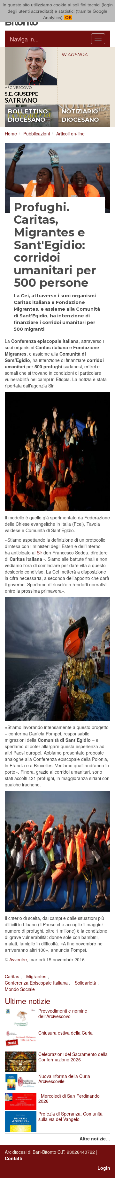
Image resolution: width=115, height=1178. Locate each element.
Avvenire (18, 959)
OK (68, 17)
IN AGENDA (74, 54)
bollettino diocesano (28, 115)
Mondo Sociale (20, 989)
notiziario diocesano (80, 115)
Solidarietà (85, 982)
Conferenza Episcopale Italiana (36, 982)
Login (103, 1168)
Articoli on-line (70, 133)
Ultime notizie (27, 1000)
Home (11, 133)
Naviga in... (24, 39)
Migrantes (36, 976)
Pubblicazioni (36, 133)
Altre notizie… (95, 1138)
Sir (39, 552)
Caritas (12, 976)
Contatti (13, 1158)
